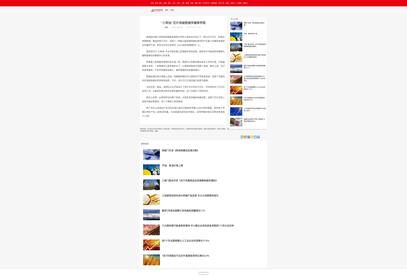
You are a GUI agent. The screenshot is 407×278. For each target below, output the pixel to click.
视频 (227, 3)
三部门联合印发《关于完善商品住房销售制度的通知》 (190, 180)
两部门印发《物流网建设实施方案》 (180, 150)
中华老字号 (206, 3)
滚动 (156, 3)
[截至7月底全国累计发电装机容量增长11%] (151, 214)
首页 (152, 3)
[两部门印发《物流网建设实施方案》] (151, 154)
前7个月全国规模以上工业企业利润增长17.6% (185, 240)
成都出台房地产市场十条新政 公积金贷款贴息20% (254, 120)
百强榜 (239, 3)
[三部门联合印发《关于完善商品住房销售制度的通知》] (151, 184)
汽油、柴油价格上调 (172, 165)
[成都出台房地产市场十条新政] (236, 122)
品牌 (165, 3)
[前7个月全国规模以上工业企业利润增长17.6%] (151, 244)
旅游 (187, 3)
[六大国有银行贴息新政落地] (151, 229)
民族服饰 (214, 3)
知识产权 (221, 3)
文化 (173, 3)
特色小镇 (198, 3)
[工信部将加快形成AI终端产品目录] (151, 199)
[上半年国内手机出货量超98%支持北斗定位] (236, 111)
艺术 (178, 3)
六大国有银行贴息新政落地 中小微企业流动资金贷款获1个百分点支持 (198, 225)
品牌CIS (233, 3)
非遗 (191, 3)
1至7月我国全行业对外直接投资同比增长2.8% (185, 255)
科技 (172, 10)
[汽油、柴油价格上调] (151, 169)
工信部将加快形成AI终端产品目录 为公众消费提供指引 (190, 195)
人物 (182, 3)
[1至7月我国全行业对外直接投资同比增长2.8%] (151, 259)
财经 (160, 3)
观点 (169, 3)
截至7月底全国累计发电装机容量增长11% (183, 210)
